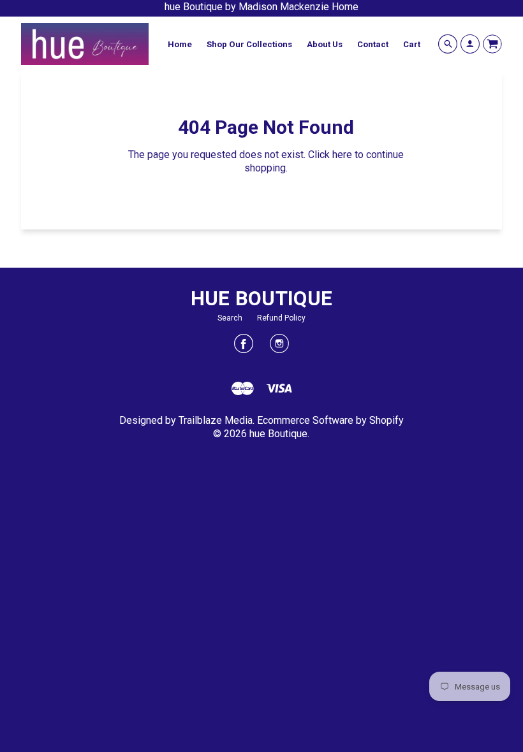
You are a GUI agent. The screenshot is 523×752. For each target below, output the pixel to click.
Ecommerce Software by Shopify (330, 420)
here (342, 154)
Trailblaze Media (216, 420)
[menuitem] (179, 44)
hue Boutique (262, 298)
